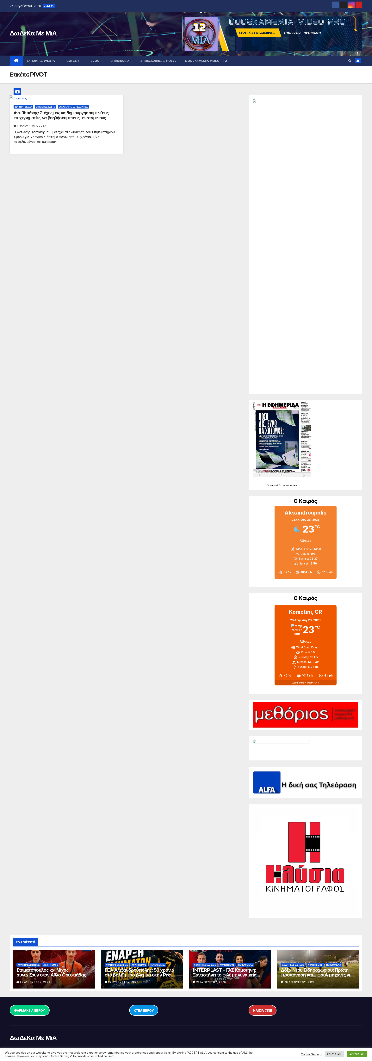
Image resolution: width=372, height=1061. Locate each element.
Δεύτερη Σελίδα (23, 107)
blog (95, 61)
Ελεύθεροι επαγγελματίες (73, 107)
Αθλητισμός (50, 965)
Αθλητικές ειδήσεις (29, 965)
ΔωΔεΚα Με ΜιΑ (33, 33)
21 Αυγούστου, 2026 (211, 982)
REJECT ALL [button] (334, 1054)
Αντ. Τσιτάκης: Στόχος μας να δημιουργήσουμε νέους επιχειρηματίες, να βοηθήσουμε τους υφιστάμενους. (61, 115)
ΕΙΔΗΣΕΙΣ (73, 61)
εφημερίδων (291, 485)
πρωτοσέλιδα (276, 485)
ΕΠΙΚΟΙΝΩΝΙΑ (120, 61)
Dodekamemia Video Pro (206, 61)
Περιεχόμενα (157, 965)
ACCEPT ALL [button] (357, 1054)
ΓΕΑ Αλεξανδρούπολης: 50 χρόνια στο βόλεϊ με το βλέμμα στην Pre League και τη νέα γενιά (139, 975)
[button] (350, 61)
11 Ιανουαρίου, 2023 (31, 125)
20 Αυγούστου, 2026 (299, 982)
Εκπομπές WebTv (45, 107)
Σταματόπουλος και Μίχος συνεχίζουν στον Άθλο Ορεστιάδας (51, 972)
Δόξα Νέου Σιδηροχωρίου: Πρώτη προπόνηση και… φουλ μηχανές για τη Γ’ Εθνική (317, 975)
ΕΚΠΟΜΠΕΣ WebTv (41, 61)
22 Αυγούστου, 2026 (35, 982)
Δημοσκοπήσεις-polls (158, 61)
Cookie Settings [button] (311, 1054)
